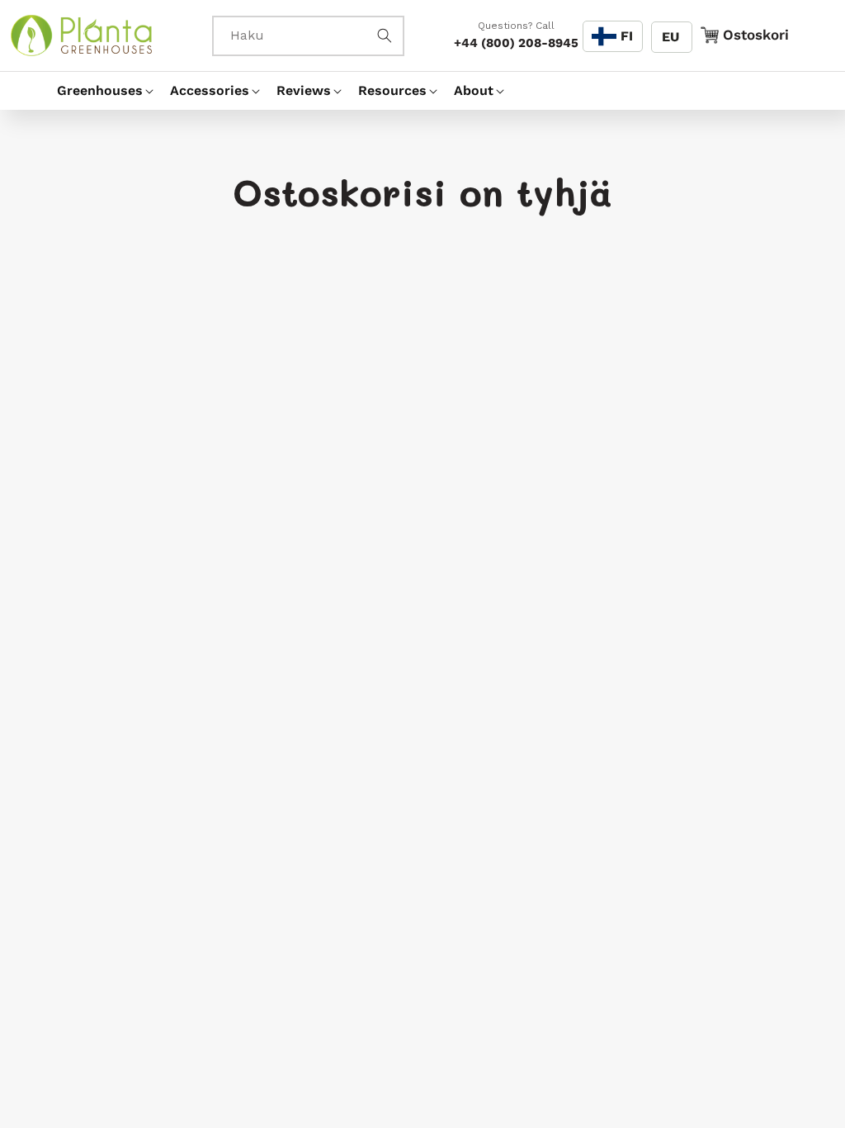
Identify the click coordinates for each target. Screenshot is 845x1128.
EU (670, 37)
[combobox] (308, 36)
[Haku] (384, 35)
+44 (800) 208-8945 (516, 43)
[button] (97, 91)
